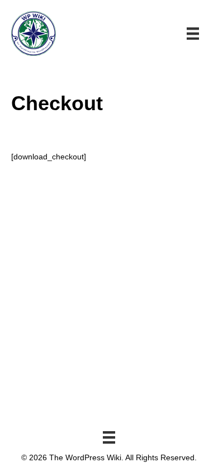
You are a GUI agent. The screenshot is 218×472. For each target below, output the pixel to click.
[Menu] (109, 437)
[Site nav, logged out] (193, 34)
